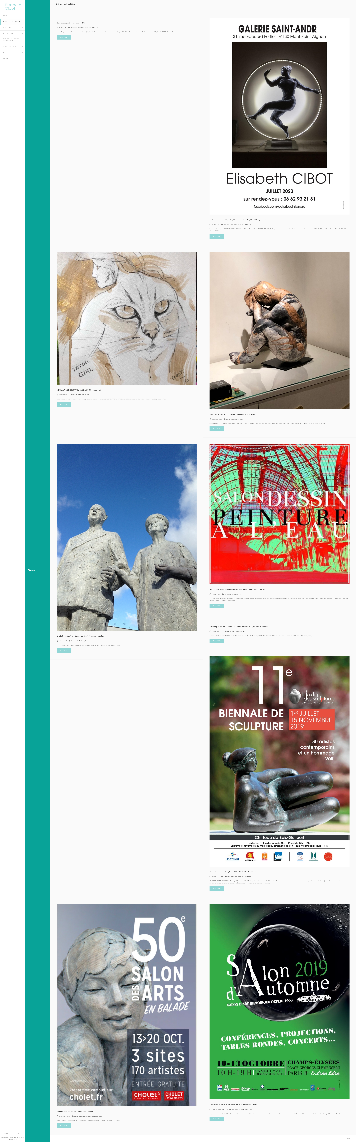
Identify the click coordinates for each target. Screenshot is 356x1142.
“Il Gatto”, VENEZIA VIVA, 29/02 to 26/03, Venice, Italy (79, 390)
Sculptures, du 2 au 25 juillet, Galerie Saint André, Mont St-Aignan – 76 (238, 220)
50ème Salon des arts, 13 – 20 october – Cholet (75, 1111)
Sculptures (7, 27)
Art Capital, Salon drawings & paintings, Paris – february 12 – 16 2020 (238, 589)
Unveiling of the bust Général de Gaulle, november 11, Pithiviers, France (239, 627)
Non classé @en (93, 27)
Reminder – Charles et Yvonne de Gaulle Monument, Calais (80, 636)
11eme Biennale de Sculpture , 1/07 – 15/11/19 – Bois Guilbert (234, 872)
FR (5, 1133)
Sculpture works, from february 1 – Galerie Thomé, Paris (232, 414)
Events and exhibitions (11, 21)
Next (348, 1138)
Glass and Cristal (9, 46)
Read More (63, 37)
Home (5, 16)
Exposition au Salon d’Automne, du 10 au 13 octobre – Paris (233, 1105)
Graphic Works (8, 33)
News (86, 27)
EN (7, 1133)
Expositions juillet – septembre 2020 (71, 23)
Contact (6, 58)
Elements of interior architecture (11, 40)
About (5, 52)
